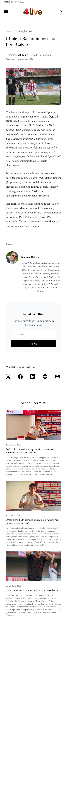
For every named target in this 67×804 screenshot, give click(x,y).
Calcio (10, 31)
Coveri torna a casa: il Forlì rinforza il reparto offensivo (32, 590)
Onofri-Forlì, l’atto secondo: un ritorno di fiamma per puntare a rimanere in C (32, 521)
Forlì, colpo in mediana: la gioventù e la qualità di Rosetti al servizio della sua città (30, 451)
